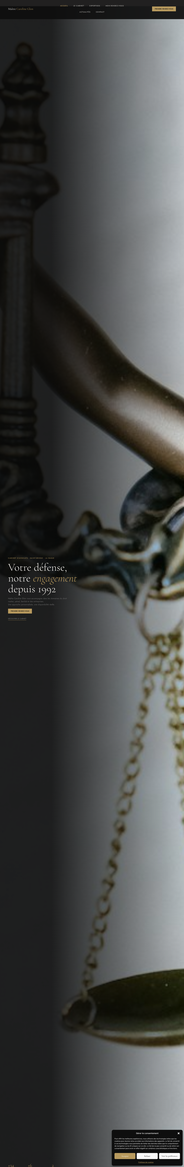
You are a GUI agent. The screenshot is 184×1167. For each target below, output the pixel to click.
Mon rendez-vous (115, 6)
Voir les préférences (169, 1156)
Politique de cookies (146, 1162)
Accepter (125, 1156)
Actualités (84, 12)
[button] (178, 1133)
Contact (100, 12)
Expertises (94, 6)
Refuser (147, 1156)
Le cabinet (78, 6)
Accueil (64, 6)
